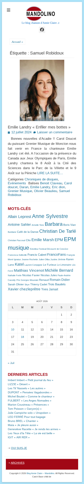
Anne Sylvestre (50, 216)
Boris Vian (69, 224)
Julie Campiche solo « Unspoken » (29, 412)
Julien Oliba (44, 259)
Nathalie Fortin (14, 275)
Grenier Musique (20, 191)
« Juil (11, 363)
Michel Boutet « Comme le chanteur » (31, 396)
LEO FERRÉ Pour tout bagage (27, 416)
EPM (59, 239)
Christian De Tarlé (57, 231)
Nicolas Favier (31, 275)
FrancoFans (56, 254)
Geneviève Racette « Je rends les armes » (34, 429)
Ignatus (17, 259)
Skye (27, 284)
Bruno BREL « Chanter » (23, 421)
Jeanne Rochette (30, 259)
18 (22, 336)
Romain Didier (60, 279)
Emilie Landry (40, 187)
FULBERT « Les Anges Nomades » (29, 400)
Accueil (17, 41)
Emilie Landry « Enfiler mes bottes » (39, 127)
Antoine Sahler (19, 225)
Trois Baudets (57, 284)
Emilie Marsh (42, 240)
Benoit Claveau (51, 183)
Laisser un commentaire (54, 132)
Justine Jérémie (57, 259)
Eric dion (58, 187)
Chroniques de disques (41, 179)
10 (12, 329)
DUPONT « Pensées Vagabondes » (30, 392)
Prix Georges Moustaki (27, 280)
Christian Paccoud (16, 240)
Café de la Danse (27, 231)
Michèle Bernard (59, 270)
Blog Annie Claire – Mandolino (40, 473)
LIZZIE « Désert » (19, 384)
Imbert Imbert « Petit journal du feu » (30, 380)
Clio (28, 240)
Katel (19, 264)
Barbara (54, 224)
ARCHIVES (17, 462)
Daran (24, 187)
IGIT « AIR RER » (19, 437)
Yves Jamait (49, 289)
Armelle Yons (38, 225)
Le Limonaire (64, 265)
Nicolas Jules (49, 275)
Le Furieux (49, 264)
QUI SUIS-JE (19, 448)
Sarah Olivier (16, 284)
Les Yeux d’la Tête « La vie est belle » (31, 433)
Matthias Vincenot (29, 270)
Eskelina (34, 249)
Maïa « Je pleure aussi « (23, 425)
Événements (17, 183)
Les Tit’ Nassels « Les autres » (27, 388)
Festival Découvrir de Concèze (53, 249)
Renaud (44, 279)
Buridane (12, 232)
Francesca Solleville (17, 255)
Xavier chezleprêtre (24, 289)
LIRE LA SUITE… (50, 173)
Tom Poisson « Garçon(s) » (25, 408)
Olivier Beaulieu (45, 191)
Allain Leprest (19, 216)
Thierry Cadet (38, 284)
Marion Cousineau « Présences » (28, 404)
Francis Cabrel (37, 254)
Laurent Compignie (33, 265)
